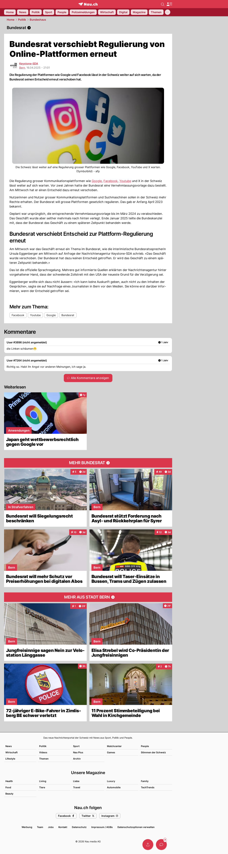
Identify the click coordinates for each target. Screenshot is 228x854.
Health (9, 781)
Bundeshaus (38, 19)
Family (145, 781)
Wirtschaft (11, 752)
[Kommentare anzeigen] (161, 844)
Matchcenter (114, 746)
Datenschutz (79, 827)
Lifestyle (10, 758)
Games (111, 752)
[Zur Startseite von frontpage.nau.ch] (88, 4)
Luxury (111, 781)
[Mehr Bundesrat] (88, 463)
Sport (76, 746)
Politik (22, 19)
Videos (43, 752)
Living (42, 781)
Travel (76, 787)
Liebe (76, 781)
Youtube (125, 181)
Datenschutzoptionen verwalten (136, 827)
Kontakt (62, 827)
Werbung (27, 827)
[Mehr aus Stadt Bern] (88, 597)
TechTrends (147, 787)
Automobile (113, 787)
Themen (44, 758)
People (145, 746)
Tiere (42, 787)
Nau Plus (78, 752)
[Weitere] (167, 12)
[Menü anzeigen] (169, 4)
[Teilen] (147, 844)
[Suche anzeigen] (162, 4)
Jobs (51, 827)
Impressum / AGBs (102, 827)
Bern (22, 67)
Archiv (77, 758)
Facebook (110, 181)
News (8, 746)
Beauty (9, 793)
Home (10, 19)
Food (8, 787)
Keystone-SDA (28, 63)
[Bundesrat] (88, 27)
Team (40, 827)
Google (97, 181)
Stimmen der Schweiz (153, 752)
